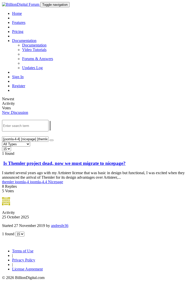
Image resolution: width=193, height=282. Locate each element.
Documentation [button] (24, 40)
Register (18, 86)
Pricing (17, 31)
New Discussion (15, 112)
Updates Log (32, 68)
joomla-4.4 (39, 182)
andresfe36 (59, 225)
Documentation (34, 45)
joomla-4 (22, 182)
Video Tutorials (34, 50)
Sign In (18, 77)
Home (17, 13)
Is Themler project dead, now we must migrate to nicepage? (64, 163)
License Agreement (27, 269)
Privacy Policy (23, 260)
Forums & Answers (37, 59)
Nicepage (55, 182)
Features (18, 22)
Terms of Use (22, 251)
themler (8, 182)
